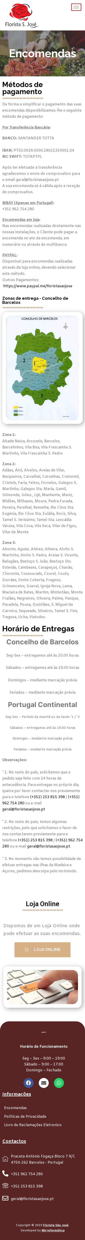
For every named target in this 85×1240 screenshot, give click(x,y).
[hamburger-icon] (76, 7)
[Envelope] (44, 1083)
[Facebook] (29, 1083)
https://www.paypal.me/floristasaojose (37, 286)
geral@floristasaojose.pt (23, 809)
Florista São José (55, 1225)
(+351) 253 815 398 (47, 797)
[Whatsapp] (59, 1083)
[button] (42, 949)
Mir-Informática (53, 1230)
